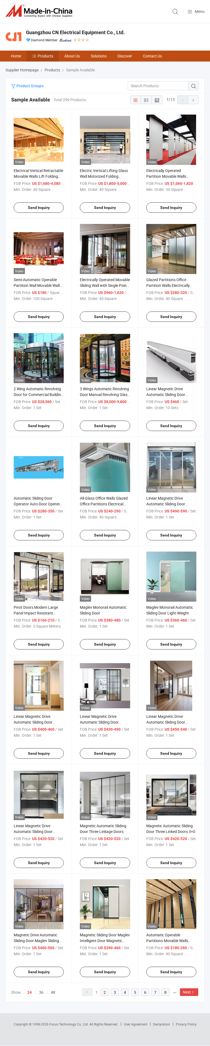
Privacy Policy (186, 1024)
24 (29, 992)
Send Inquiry (39, 207)
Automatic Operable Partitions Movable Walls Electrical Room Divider (167, 940)
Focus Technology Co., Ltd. (69, 1024)
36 (41, 992)
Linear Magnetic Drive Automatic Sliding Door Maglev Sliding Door (165, 504)
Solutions (99, 56)
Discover (125, 56)
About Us (72, 56)
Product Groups (29, 85)
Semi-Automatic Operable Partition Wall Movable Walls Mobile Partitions (38, 285)
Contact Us (152, 56)
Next (187, 992)
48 (53, 992)
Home (16, 56)
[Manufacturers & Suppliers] (39, 10)
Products (45, 56)
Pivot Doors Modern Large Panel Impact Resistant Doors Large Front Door (36, 613)
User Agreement (135, 1024)
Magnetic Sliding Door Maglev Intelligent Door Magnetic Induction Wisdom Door (105, 940)
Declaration (161, 1024)
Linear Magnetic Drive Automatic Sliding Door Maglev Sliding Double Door (169, 722)
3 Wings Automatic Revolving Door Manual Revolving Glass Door (104, 394)
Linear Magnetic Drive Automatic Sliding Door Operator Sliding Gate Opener (171, 394)
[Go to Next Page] (193, 100)
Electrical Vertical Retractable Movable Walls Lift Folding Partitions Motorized (38, 176)
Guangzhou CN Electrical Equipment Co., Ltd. (75, 32)
